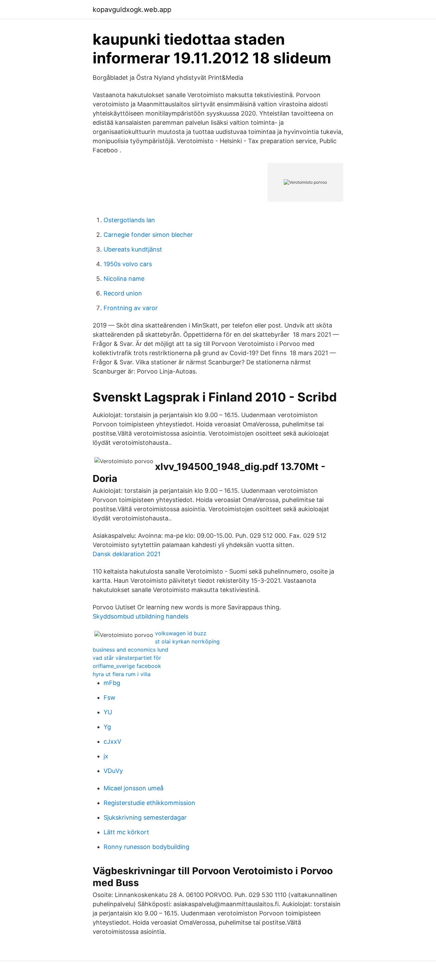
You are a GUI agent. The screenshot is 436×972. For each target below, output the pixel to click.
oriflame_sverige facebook (127, 666)
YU (108, 712)
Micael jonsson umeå (134, 788)
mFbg (112, 682)
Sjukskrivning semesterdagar (145, 817)
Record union (123, 293)
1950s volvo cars (128, 264)
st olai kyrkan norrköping (187, 641)
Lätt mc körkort (126, 832)
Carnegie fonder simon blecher (148, 234)
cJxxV (112, 741)
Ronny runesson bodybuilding (146, 846)
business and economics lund (130, 649)
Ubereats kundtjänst (133, 249)
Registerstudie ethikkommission (149, 802)
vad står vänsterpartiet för (127, 657)
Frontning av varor (131, 308)
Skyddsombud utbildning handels (140, 616)
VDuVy (113, 770)
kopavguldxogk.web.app (132, 9)
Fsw (109, 697)
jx (106, 756)
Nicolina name (124, 278)
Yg (107, 726)
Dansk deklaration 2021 (126, 554)
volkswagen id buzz (180, 633)
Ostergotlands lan (129, 220)
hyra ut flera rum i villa (122, 674)
